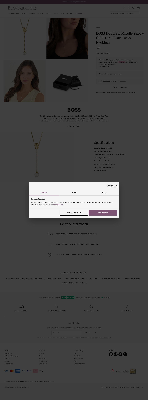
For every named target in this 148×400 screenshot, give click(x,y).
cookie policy (58, 204)
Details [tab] (74, 192)
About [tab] (104, 192)
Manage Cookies (72, 212)
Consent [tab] (44, 192)
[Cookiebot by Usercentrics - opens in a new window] (108, 185)
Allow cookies (103, 212)
